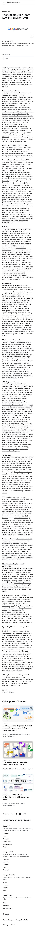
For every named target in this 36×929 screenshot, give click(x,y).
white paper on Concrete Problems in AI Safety (15, 404)
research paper (19, 183)
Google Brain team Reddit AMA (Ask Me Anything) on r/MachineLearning (16, 610)
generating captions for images (19, 164)
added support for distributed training (17, 500)
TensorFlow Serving (21, 526)
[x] (12, 814)
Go (23, 516)
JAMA (18, 296)
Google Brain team (11, 68)
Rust (26, 516)
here (24, 141)
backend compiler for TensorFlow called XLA (17, 555)
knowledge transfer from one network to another (16, 109)
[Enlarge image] (32, 36)
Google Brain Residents (10, 597)
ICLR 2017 (5, 137)
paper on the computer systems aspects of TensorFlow (16, 544)
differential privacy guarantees (19, 419)
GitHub (30, 522)
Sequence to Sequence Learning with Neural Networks (17, 155)
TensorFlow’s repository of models (17, 473)
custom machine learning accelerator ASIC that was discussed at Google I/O (17, 655)
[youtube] (20, 814)
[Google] (6, 914)
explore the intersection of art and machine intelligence (18, 351)
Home (4, 11)
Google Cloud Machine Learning (22, 532)
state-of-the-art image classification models (16, 519)
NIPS (21, 99)
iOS (25, 501)
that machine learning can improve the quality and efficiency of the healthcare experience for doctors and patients (16, 330)
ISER (27, 131)
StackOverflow (7, 524)
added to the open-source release (17, 559)
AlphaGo (19, 669)
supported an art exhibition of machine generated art (15, 370)
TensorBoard (28, 507)
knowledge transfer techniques (15, 423)
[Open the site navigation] (4, 2)
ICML (18, 99)
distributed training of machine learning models (16, 111)
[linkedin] (16, 814)
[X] (14, 246)
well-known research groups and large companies (16, 483)
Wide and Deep (22, 520)
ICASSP (5, 131)
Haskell (4, 518)
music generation (14, 373)
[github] (25, 814)
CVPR (16, 131)
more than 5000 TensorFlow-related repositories (17, 477)
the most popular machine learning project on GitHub (16, 468)
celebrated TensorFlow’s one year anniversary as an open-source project (17, 541)
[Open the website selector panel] (20, 2)
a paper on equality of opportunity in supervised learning (18, 432)
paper (29, 292)
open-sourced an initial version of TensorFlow (17, 458)
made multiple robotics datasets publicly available (17, 278)
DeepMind (12, 486)
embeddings (15, 514)
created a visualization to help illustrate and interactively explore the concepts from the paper (15, 449)
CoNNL (23, 128)
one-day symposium (9, 367)
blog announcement (21, 581)
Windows (17, 503)
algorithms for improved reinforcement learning (15, 121)
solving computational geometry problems (14, 167)
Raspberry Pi (6, 503)
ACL (19, 128)
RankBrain (21, 664)
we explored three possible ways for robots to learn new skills (17, 259)
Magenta (30, 348)
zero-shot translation (10, 193)
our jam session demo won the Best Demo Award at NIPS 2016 (17, 377)
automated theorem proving (18, 116)
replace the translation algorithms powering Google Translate (17, 179)
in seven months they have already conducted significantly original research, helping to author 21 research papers (16, 603)
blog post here (19, 434)
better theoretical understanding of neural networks (17, 117)
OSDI (18, 133)
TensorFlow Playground (22, 583)
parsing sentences (8, 166)
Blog (9, 11)
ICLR (28, 99)
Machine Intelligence (8, 692)
